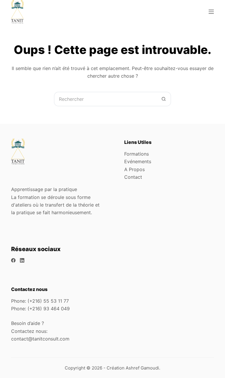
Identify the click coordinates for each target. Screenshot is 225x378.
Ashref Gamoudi (142, 368)
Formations (136, 154)
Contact (133, 177)
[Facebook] (13, 260)
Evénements (137, 161)
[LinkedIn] (22, 260)
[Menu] (211, 11)
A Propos (134, 169)
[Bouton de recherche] (163, 99)
